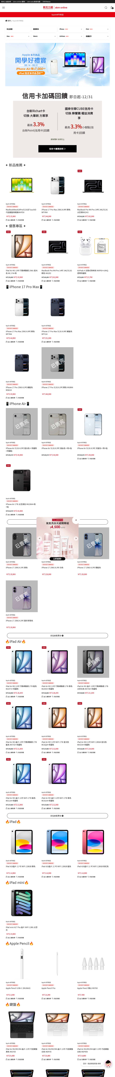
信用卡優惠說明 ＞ (57, 148)
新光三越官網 (6, 1)
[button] (111, 7)
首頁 (9, 21)
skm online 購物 (19, 1)
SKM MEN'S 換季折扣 (12, 206)
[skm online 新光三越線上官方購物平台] (55, 7)
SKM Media (46, 1)
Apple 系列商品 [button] (10, 204)
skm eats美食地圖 (33, 1)
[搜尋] (106, 7)
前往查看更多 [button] (56, 635)
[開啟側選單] (3, 7)
